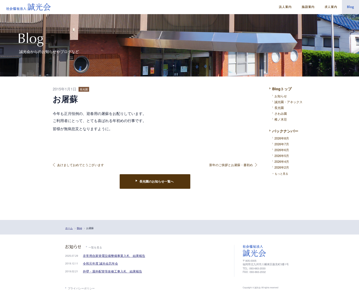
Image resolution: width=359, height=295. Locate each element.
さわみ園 (280, 113)
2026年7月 (281, 144)
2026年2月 (281, 167)
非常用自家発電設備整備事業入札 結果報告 (114, 255)
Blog (79, 228)
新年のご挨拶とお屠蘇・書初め (231, 165)
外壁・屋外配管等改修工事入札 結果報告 (112, 271)
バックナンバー (285, 131)
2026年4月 (281, 161)
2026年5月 (281, 155)
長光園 (279, 107)
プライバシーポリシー (81, 288)
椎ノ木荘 (280, 119)
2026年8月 (281, 138)
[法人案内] (285, 7)
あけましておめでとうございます (80, 165)
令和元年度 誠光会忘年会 (100, 263)
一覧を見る (95, 247)
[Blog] (350, 7)
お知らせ (280, 96)
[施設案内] (307, 7)
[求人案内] (330, 7)
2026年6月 (281, 150)
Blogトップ (282, 88)
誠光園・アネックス (288, 102)
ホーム (69, 228)
